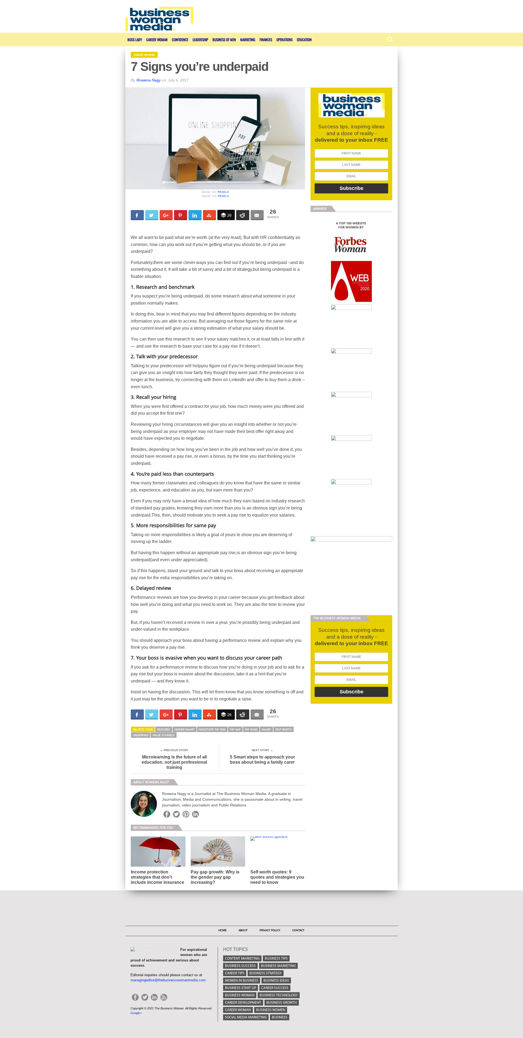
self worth (283, 729)
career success (274, 987)
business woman (239, 995)
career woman (238, 1009)
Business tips (276, 958)
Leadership (200, 39)
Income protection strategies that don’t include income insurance (157, 877)
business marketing (278, 965)
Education (304, 39)
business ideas (276, 980)
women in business (241, 980)
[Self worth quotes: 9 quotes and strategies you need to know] (268, 836)
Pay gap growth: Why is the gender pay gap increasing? (215, 877)
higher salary (184, 729)
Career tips (234, 973)
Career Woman (157, 39)
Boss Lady (134, 39)
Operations (284, 39)
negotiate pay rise (212, 729)
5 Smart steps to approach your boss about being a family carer (262, 759)
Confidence (180, 39)
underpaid (140, 735)
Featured (163, 729)
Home (222, 930)
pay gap (235, 729)
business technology (279, 995)
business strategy (266, 973)
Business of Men (224, 39)
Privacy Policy (270, 930)
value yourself (164, 735)
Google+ (136, 1013)
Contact (298, 930)
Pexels (223, 191)
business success (240, 965)
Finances (266, 39)
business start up (240, 987)
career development (243, 1002)
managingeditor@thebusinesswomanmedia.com (168, 980)
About (243, 930)
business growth (281, 1002)
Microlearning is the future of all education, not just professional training (174, 762)
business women (270, 1009)
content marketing (242, 958)
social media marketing (246, 1017)
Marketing (247, 39)
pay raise (251, 729)
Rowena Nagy (148, 80)
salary (266, 729)
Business (279, 1017)
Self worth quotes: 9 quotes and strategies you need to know (277, 877)
